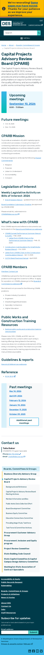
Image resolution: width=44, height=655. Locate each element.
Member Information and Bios (17, 499)
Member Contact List (9, 271)
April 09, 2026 (15, 396)
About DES (6, 603)
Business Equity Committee (16, 513)
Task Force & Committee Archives (19, 528)
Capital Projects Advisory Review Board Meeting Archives (21, 493)
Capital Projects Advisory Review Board (19, 480)
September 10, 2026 (22, 103)
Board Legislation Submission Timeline (16, 204)
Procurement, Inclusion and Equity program (20, 542)
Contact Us (6, 606)
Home (3, 45)
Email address (7, 629)
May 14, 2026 (15, 391)
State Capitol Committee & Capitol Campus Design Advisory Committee (21, 560)
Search (39, 33)
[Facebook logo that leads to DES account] (33, 652)
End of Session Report (13, 200)
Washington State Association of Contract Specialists (20, 568)
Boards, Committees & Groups (20, 469)
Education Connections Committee (19, 518)
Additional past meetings (24, 421)
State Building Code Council (17, 554)
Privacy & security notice (12, 644)
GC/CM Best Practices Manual (16, 258)
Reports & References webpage (14, 364)
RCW (9, 376)
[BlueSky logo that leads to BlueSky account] (41, 652)
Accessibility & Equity (10, 579)
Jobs (3, 609)
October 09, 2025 (17, 414)
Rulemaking (6, 586)
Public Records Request (11, 582)
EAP (41, 20)
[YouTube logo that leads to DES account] (37, 652)
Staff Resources (8, 613)
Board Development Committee (18, 509)
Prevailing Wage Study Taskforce (18, 523)
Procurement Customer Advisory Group (19, 534)
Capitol (34, 25)
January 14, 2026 (17, 405)
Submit (33, 632)
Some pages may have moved (23, 4)
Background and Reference (16, 487)
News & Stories (8, 597)
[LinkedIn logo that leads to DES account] (29, 652)
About (11, 45)
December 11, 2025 (18, 410)
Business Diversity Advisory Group (20, 474)
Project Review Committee (16, 549)
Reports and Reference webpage (29, 229)
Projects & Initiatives (10, 594)
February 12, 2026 (17, 400)
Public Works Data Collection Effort (19, 504)
